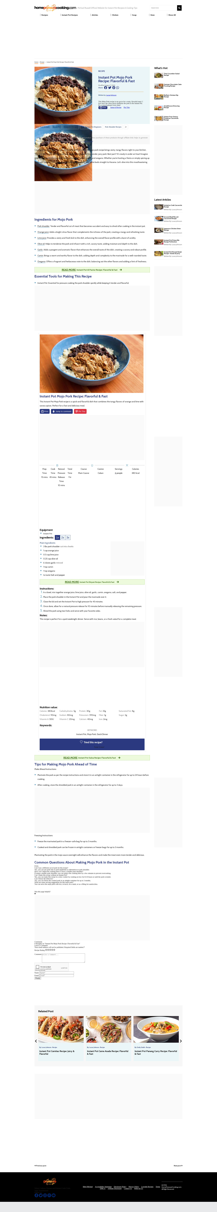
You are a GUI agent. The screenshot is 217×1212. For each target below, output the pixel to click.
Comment (37, 954)
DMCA (102, 1188)
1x (57, 537)
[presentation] (36, 1041)
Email (36, 975)
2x (62, 537)
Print (104, 107)
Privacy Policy (134, 1187)
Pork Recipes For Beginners (91, 127)
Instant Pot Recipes (71, 127)
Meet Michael (88, 1187)
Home (36, 62)
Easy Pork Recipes (42, 127)
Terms (158, 1187)
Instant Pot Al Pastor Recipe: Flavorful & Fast (97, 270)
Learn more (88, 141)
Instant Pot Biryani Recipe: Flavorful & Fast (97, 582)
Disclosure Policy (120, 1187)
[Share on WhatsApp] (117, 87)
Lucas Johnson (111, 95)
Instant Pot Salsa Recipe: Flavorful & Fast (97, 758)
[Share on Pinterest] (113, 87)
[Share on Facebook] (105, 87)
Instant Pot (56, 127)
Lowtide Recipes (147, 1187)
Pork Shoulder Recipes (113, 127)
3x (67, 537)
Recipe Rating (39, 950)
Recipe (42, 62)
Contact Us (128, 1188)
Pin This (81, 411)
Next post (177, 1166)
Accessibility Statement (103, 1187)
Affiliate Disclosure (115, 1188)
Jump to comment (63, 411)
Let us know (89, 747)
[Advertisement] (108, 38)
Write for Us (138, 1188)
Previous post (41, 1166)
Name (36, 973)
